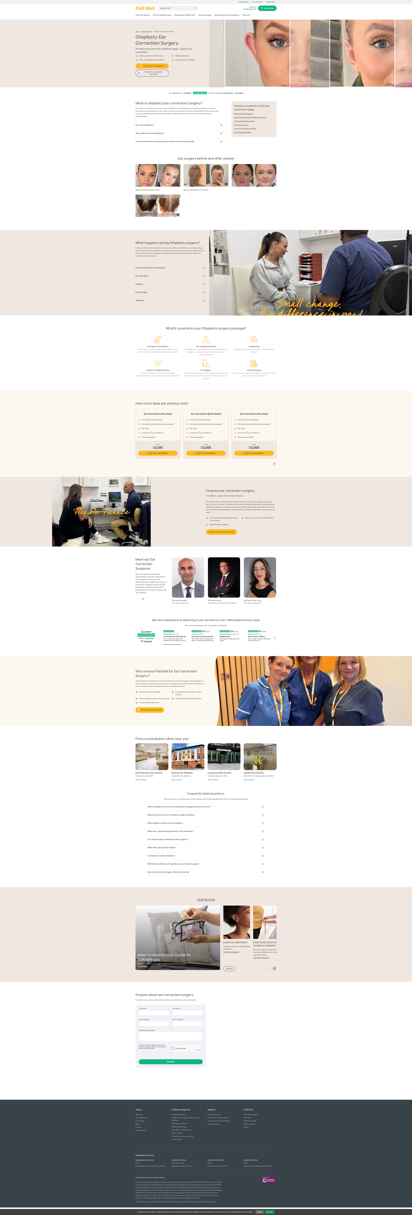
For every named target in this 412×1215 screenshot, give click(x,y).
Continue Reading (231, 952)
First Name (142, 1009)
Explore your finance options (221, 532)
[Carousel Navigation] (269, 464)
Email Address (144, 1020)
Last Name (176, 1009)
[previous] (269, 464)
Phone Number (177, 1020)
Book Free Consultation (153, 66)
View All (229, 969)
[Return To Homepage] (145, 8)
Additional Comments (146, 1030)
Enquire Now (268, 8)
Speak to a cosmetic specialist (154, 73)
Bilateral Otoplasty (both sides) (148, 190)
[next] (274, 464)
